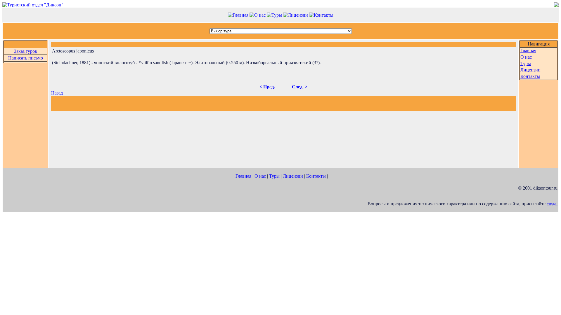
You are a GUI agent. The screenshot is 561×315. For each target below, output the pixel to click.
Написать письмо (25, 57)
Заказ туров (25, 51)
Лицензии (530, 69)
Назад (57, 92)
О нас (526, 57)
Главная (528, 50)
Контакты (530, 76)
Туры (525, 63)
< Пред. (267, 86)
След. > (299, 86)
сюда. (552, 203)
